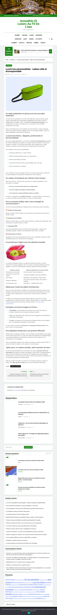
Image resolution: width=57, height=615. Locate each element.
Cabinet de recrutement (28, 582)
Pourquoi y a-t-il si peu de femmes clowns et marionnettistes (20, 553)
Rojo (20, 416)
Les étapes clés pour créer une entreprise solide (31, 402)
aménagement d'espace (20, 579)
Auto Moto (39, 39)
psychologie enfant (25, 594)
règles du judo (43, 594)
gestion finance (38, 584)
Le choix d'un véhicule (25, 589)
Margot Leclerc (10, 74)
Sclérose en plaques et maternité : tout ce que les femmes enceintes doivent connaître (26, 534)
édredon (44, 598)
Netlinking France (10, 562)
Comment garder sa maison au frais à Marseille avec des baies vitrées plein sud (24, 508)
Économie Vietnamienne (22, 598)
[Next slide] (52, 15)
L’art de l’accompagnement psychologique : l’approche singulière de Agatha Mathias (25, 502)
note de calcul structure (22, 591)
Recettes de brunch (34, 594)
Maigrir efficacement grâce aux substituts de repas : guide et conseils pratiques (24, 517)
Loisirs (31, 35)
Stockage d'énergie (8, 596)
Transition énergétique (32, 596)
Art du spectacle (31, 579)
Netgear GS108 (15, 591)
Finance (31, 39)
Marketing (18, 39)
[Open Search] (49, 39)
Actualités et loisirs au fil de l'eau (28, 23)
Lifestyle (21, 42)
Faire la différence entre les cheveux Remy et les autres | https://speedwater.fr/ (24, 567)
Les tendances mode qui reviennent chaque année (41, 15)
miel (39, 589)
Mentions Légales (11, 604)
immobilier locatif (28, 587)
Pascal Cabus (22, 427)
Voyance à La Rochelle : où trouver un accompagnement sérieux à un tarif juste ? (25, 531)
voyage (11, 598)
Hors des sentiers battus (16, 587)
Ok (28, 612)
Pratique (24, 35)
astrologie (40, 579)
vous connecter (17, 390)
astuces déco (45, 579)
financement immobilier (26, 584)
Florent (20, 404)
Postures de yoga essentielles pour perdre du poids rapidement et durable (23, 520)
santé (47, 594)
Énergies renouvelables (31, 598)
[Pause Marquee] (50, 51)
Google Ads (45, 584)
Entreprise (39, 35)
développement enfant (15, 584)
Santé (25, 39)
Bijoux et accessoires (17, 582)
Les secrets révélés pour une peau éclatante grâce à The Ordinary (21, 526)
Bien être (29, 42)
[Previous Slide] (50, 15)
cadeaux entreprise (15, 366)
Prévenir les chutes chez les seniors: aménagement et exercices (21, 528)
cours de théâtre (39, 582)
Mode (19, 462)
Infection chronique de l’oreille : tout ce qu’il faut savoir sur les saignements (24, 523)
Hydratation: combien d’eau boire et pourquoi (16, 540)
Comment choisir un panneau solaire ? (26, 562)
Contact (43, 42)
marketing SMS (35, 589)
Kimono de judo (16, 589)
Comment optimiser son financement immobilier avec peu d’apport (21, 543)
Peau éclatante (40, 592)
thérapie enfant (25, 596)
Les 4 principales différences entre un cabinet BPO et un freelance (21, 537)
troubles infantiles (39, 596)
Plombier (14, 42)
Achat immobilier (10, 580)
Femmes (36, 42)
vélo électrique (15, 598)
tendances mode (17, 596)
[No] (55, 611)
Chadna (8, 565)
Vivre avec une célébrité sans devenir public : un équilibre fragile (21, 557)
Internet (17, 35)
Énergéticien (39, 598)
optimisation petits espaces (31, 591)
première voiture (17, 594)
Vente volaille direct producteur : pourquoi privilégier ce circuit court (32, 50)
